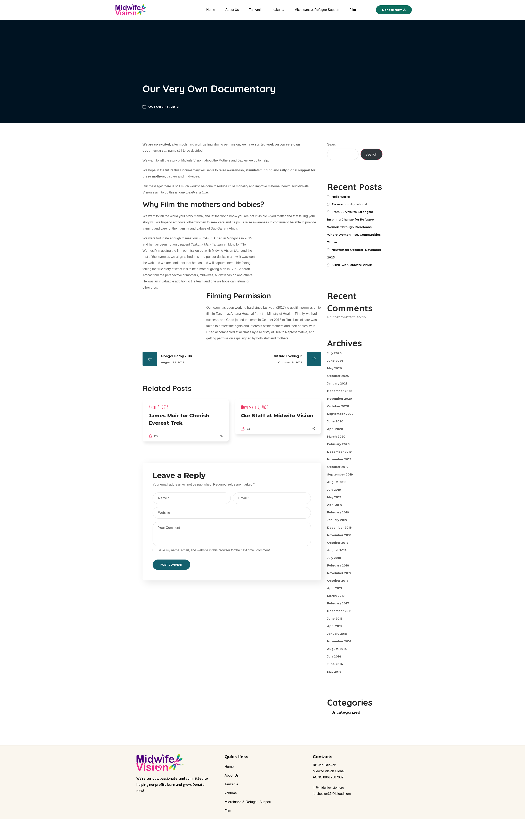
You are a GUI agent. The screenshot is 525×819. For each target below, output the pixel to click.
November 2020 (339, 398)
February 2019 (338, 512)
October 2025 (338, 376)
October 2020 (338, 406)
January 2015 (337, 634)
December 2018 (339, 527)
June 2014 (335, 664)
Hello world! (341, 197)
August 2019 (337, 482)
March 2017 (336, 596)
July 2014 (334, 656)
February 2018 (338, 565)
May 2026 (334, 368)
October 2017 (337, 580)
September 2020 (340, 414)
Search (332, 144)
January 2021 (337, 383)
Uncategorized (345, 712)
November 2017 (339, 573)
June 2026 (335, 361)
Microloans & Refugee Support (316, 9)
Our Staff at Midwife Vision (277, 416)
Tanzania (255, 9)
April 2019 (334, 505)
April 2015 (334, 626)
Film (352, 9)
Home (210, 9)
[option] (185, 424)
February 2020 (338, 444)
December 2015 (339, 611)
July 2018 (334, 558)
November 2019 (339, 459)
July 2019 (334, 489)
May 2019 (334, 497)
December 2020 (339, 391)
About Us (232, 9)
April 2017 (334, 588)
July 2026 (334, 353)
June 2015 (334, 618)
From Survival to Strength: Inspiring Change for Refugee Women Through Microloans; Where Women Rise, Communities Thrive (354, 227)
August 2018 (337, 550)
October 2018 (337, 543)
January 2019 (337, 520)
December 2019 (339, 452)
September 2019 (340, 474)
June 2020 (335, 421)
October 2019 (337, 467)
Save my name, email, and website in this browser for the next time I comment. (214, 550)
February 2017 (338, 603)
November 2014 (339, 641)
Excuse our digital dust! (350, 204)
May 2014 (334, 671)
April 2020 (335, 429)
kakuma (278, 9)
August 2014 (337, 649)
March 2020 (336, 436)
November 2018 (339, 535)
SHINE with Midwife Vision (352, 265)
